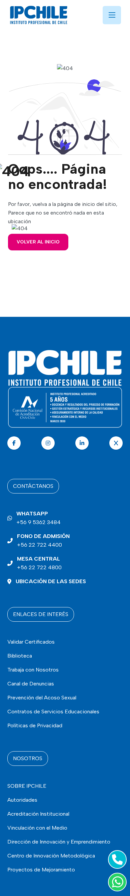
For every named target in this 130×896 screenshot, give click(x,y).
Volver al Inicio (38, 242)
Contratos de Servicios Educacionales (53, 711)
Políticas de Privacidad (34, 725)
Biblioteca (19, 656)
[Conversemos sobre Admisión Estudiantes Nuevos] (116, 859)
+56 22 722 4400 (43, 540)
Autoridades (22, 800)
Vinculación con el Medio (37, 828)
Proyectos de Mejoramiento (41, 869)
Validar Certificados (31, 642)
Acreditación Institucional (38, 814)
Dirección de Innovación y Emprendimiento (58, 842)
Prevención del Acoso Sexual (41, 697)
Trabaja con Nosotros (33, 670)
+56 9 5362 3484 (38, 517)
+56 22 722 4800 (39, 563)
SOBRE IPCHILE (26, 786)
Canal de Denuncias (30, 683)
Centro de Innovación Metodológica (51, 855)
